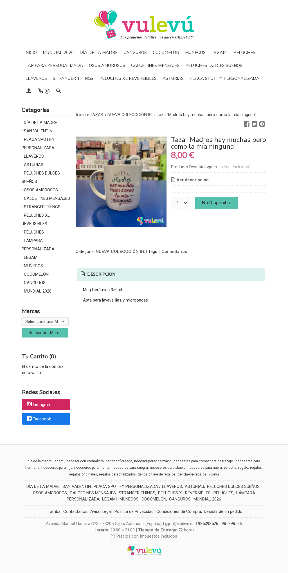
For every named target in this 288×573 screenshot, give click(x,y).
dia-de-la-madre (40, 461)
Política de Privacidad (134, 511)
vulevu (214, 474)
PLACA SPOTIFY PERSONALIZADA (224, 78)
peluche (230, 468)
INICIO (30, 52)
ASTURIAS (173, 78)
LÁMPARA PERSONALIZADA (54, 65)
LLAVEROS (36, 78)
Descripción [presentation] (100, 274)
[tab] (97, 274)
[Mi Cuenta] (28, 91)
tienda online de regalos (157, 474)
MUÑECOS (195, 52)
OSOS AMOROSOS (107, 65)
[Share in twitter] (254, 124)
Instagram (42, 404)
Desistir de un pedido (223, 511)
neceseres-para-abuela (168, 468)
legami (59, 461)
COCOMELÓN (166, 52)
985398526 (208, 523)
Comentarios (174, 251)
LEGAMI (220, 52)
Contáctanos (75, 511)
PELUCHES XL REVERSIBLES (128, 78)
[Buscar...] (58, 91)
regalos (256, 468)
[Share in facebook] (247, 124)
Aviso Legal (101, 511)
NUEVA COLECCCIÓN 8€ (120, 251)
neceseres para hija (56, 468)
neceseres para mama (92, 468)
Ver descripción (193, 179)
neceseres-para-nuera (205, 468)
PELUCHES (244, 52)
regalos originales (83, 474)
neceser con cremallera (85, 461)
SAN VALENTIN (38, 130)
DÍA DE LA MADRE (99, 52)
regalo (243, 468)
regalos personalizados (117, 474)
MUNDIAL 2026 (58, 52)
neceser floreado (119, 461)
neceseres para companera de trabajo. (204, 461)
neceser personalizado (153, 461)
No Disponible (216, 202)
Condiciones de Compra (178, 511)
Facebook (42, 419)
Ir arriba (53, 511)
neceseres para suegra (130, 468)
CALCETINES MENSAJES (155, 65)
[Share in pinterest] (262, 124)
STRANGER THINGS (73, 78)
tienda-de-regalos (192, 474)
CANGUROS (135, 52)
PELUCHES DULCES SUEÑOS (213, 65)
